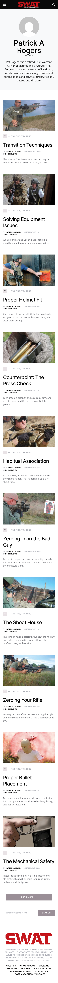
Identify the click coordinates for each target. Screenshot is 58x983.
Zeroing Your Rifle (23, 700)
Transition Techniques (27, 145)
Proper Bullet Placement (17, 781)
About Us (11, 966)
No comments (11, 154)
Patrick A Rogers (13, 152)
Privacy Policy (27, 966)
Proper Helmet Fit (22, 300)
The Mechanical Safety (28, 861)
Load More (27, 897)
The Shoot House (22, 622)
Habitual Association (26, 461)
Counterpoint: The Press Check (23, 380)
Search (46, 913)
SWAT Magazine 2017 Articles (30, 974)
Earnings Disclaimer (21, 971)
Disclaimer (44, 966)
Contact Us (41, 971)
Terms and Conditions (18, 968)
